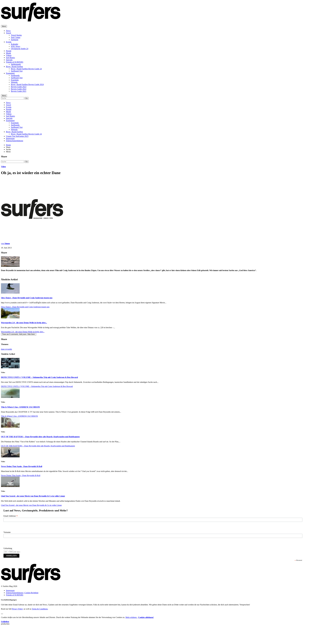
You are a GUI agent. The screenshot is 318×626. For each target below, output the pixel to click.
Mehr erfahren (131, 617)
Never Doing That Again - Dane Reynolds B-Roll (21, 466)
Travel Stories (16, 35)
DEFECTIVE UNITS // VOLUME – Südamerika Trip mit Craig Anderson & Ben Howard (39, 377)
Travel (8, 33)
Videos (8, 55)
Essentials (15, 80)
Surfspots (14, 40)
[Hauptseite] (30, 20)
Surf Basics (10, 58)
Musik (8, 53)
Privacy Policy (17, 609)
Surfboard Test (16, 71)
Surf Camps (15, 37)
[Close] (2, 613)
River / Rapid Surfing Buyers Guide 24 (26, 69)
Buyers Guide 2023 (18, 87)
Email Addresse (10, 516)
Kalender (14, 44)
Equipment (10, 73)
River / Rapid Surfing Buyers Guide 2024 (27, 84)
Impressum (10, 138)
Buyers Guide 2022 (18, 89)
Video (3, 167)
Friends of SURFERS (14, 62)
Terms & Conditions (40, 609)
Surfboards (15, 75)
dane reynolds (6, 349)
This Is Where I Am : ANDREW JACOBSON (20, 407)
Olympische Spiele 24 (19, 49)
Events (8, 42)
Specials (9, 60)
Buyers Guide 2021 (18, 91)
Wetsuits (14, 82)
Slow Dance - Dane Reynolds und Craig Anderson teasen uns (26, 298)
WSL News (15, 46)
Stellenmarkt (16, 64)
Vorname (7, 532)
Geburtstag (7, 548)
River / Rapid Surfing (14, 66)
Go (26, 98)
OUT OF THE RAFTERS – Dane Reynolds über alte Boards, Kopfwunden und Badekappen (40, 437)
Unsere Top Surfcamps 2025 (17, 136)
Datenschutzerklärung (14, 141)
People (8, 51)
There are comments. (18, 334)
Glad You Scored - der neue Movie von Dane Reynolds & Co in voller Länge (33, 496)
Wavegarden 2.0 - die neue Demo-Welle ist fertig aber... (24, 323)
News (8, 31)
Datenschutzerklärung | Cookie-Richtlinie (22, 593)
